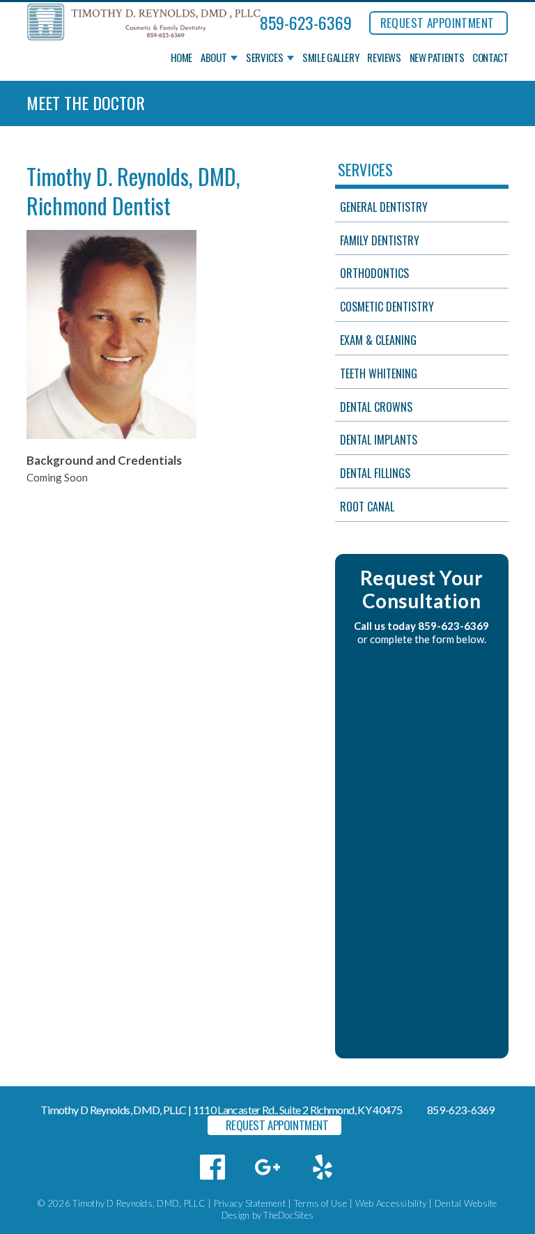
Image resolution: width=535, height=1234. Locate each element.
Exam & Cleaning (378, 340)
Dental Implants (378, 439)
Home (182, 58)
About (213, 58)
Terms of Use (320, 1203)
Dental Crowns (376, 407)
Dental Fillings (375, 473)
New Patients (437, 58)
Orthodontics (374, 273)
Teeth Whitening (378, 373)
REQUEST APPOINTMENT (437, 22)
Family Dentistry (379, 240)
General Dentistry (384, 207)
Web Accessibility (390, 1203)
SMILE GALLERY (330, 58)
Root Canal (367, 506)
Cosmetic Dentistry (387, 306)
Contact (490, 58)
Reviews (384, 58)
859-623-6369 (306, 22)
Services (264, 58)
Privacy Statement (250, 1203)
